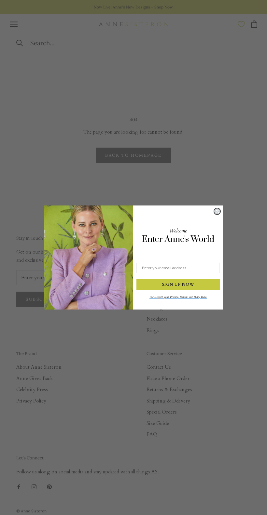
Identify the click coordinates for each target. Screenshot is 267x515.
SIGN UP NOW (178, 284)
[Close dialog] (217, 211)
